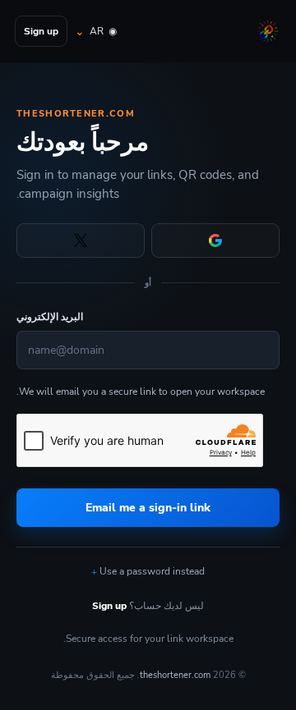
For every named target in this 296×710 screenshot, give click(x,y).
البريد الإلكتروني (49, 316)
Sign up (41, 31)
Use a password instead (152, 571)
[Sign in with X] (80, 240)
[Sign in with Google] (215, 240)
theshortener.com (175, 675)
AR (103, 31)
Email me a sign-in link (148, 507)
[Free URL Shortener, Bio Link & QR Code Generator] (267, 31)
